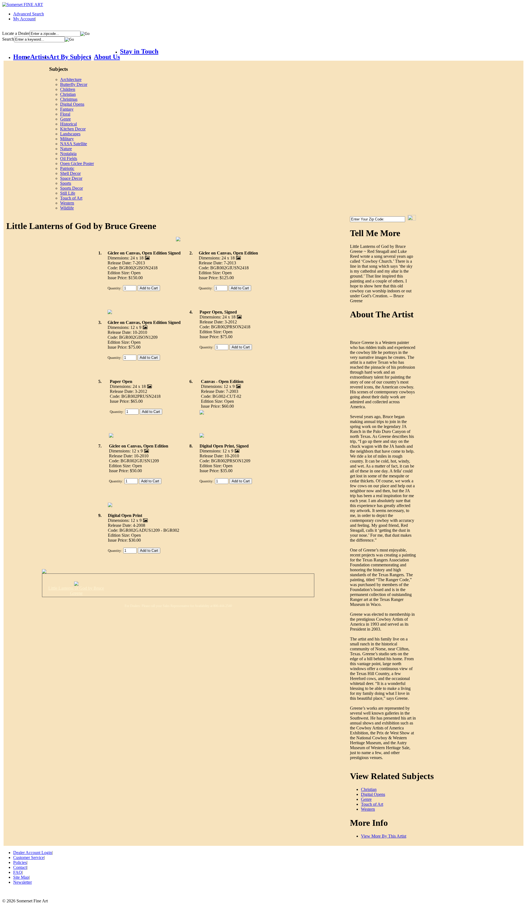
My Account (24, 18)
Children (67, 89)
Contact (20, 867)
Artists (39, 56)
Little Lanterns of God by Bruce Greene (76, 590)
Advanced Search (28, 14)
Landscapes (70, 133)
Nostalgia (68, 153)
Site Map (21, 877)
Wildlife (67, 208)
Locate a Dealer (16, 33)
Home (21, 56)
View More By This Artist (383, 836)
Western (67, 203)
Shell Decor (70, 173)
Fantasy (67, 109)
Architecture (71, 79)
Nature (66, 148)
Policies (20, 862)
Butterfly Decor (73, 84)
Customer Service (28, 857)
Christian (68, 94)
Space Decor (71, 178)
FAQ (17, 872)
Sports (65, 183)
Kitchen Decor (73, 129)
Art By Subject (70, 56)
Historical (68, 124)
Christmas (68, 99)
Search (8, 39)
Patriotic (67, 168)
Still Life (67, 193)
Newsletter (22, 882)
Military (67, 138)
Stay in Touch (139, 51)
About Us (107, 56)
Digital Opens (72, 104)
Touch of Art (71, 198)
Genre (65, 119)
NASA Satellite (73, 143)
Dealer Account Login (32, 852)
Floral (65, 114)
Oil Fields (68, 158)
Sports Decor (71, 188)
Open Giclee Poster (77, 163)
